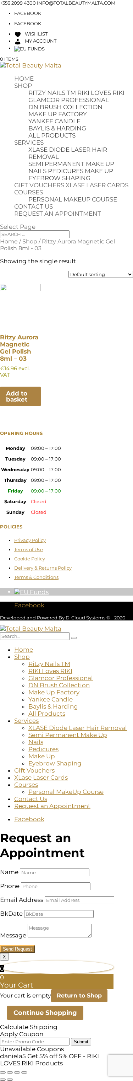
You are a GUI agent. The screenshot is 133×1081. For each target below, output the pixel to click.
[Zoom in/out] (3, 1072)
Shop (23, 85)
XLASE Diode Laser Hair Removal (77, 727)
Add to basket (16, 396)
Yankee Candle (54, 121)
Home (24, 78)
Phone (10, 885)
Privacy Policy (30, 540)
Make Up (99, 170)
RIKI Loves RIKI (100, 92)
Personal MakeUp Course (72, 199)
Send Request (17, 949)
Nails (37, 170)
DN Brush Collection (65, 107)
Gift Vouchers (39, 185)
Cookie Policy (29, 558)
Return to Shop (79, 995)
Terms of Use (28, 549)
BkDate (11, 913)
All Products (52, 135)
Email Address (21, 899)
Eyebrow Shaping (59, 178)
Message (13, 935)
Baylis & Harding (57, 128)
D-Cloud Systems (86, 617)
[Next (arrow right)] (10, 1080)
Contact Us (33, 206)
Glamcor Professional (68, 99)
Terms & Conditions (36, 577)
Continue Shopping (45, 1013)
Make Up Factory (57, 114)
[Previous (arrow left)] (3, 1080)
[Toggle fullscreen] (10, 1072)
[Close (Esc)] (24, 1072)
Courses (28, 192)
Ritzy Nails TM (52, 92)
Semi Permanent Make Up (71, 163)
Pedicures (65, 170)
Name (9, 872)
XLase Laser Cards (97, 185)
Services (29, 142)
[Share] (17, 1072)
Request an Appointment (57, 213)
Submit (81, 1041)
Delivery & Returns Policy (43, 568)
